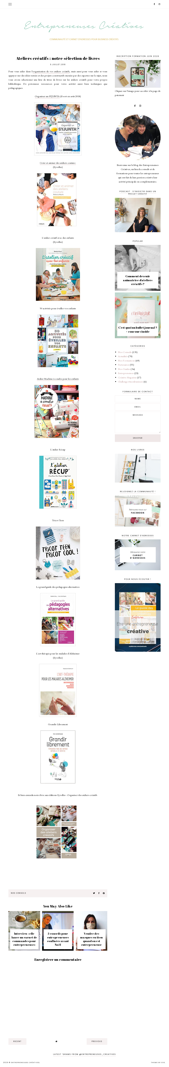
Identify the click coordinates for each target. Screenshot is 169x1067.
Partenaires (123, 364)
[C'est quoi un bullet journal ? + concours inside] (137, 337)
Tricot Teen (58, 520)
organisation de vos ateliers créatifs (51, 71)
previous (97, 1041)
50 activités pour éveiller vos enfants (58, 308)
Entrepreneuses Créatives (25, 1063)
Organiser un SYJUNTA (47, 96)
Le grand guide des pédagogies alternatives (58, 586)
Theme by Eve (158, 1063)
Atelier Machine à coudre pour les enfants (58, 378)
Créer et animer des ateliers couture (58, 162)
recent (17, 1041)
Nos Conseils (18, 893)
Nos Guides (124, 369)
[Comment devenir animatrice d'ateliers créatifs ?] (137, 289)
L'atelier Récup (58, 449)
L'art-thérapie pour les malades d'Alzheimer (58, 653)
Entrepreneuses (126, 373)
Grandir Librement (58, 724)
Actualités (123, 356)
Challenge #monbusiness (130, 381)
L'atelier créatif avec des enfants (58, 237)
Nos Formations (126, 360)
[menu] (10, 4)
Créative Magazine (127, 377)
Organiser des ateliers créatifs (82, 795)
